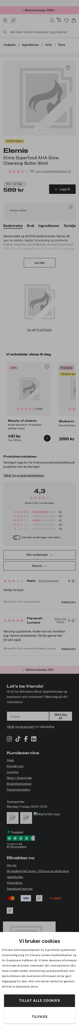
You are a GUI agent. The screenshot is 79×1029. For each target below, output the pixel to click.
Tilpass (40, 1017)
